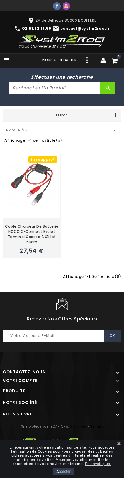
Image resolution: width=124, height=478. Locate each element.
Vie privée (78, 426)
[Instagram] (66, 6)
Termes (97, 426)
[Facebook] (57, 6)
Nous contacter (59, 59)
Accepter (63, 472)
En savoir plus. (98, 464)
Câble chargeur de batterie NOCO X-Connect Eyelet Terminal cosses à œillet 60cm (32, 234)
